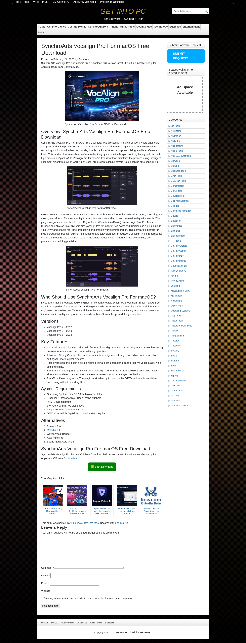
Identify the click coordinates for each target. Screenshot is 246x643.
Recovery (176, 345)
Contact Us (82, 622)
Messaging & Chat (180, 291)
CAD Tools (176, 176)
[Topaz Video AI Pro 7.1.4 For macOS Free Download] (102, 495)
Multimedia (176, 296)
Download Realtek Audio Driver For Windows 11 (151, 511)
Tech (173, 365)
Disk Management (180, 201)
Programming (177, 335)
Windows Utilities (179, 405)
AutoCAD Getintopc (84, 1)
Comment (47, 567)
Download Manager (181, 211)
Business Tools (178, 171)
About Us (44, 622)
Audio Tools (76, 523)
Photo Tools (177, 321)
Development (177, 196)
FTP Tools (176, 241)
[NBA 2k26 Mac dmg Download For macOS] (53, 495)
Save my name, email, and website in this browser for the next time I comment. (88, 598)
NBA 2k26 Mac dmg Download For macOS (52, 511)
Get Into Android (98, 26)
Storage (175, 360)
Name (45, 575)
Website (45, 590)
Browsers (175, 161)
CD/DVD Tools (178, 181)
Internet (174, 276)
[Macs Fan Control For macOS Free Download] (127, 495)
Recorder (175, 340)
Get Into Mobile (77, 26)
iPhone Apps (177, 281)
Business (175, 26)
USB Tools (176, 385)
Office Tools (127, 26)
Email (45, 583)
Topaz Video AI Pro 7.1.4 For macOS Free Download (102, 511)
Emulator (175, 231)
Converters (176, 191)
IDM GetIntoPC (60, 1)
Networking (176, 301)
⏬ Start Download (102, 466)
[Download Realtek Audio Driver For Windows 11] (151, 495)
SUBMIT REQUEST (180, 56)
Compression (177, 186)
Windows (175, 400)
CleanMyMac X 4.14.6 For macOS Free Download (77, 511)
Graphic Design (179, 266)
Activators (176, 131)
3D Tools (175, 126)
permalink (122, 523)
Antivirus (175, 141)
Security (175, 350)
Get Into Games (56, 26)
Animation (176, 136)
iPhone (114, 26)
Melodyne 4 (53, 430)
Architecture (177, 146)
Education (176, 221)
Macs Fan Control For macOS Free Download (126, 511)
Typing (174, 375)
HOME (41, 26)
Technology (160, 26)
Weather (175, 395)
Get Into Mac (144, 26)
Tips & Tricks (21, 1)
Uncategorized (178, 380)
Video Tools (177, 390)
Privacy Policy (67, 622)
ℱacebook (109, 622)
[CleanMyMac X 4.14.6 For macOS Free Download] (77, 495)
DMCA (54, 622)
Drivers (174, 216)
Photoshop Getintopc (112, 1)
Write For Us (40, 1)
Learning (175, 286)
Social (41, 32)
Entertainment (191, 26)
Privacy (174, 330)
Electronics (176, 226)
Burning (175, 166)
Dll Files (175, 206)
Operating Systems (180, 311)
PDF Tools (176, 316)
